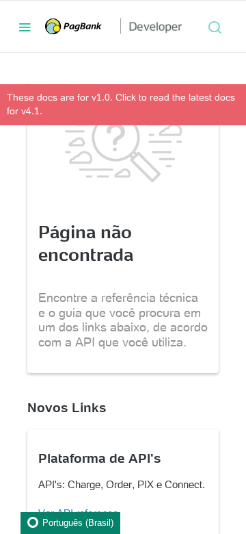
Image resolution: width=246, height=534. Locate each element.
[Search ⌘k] (215, 27)
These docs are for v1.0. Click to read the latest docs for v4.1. (121, 104)
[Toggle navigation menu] (25, 27)
